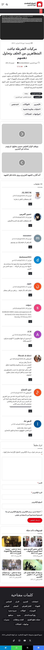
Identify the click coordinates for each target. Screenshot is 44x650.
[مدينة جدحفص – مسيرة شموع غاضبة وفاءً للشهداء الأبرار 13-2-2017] (11, 541)
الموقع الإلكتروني (37, 502)
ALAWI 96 (26, 192)
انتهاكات (26, 104)
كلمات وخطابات (18, 620)
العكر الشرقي (26, 606)
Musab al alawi (24, 355)
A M (29, 331)
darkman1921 (25, 257)
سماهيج (10, 615)
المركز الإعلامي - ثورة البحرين (23, 97)
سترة (19, 615)
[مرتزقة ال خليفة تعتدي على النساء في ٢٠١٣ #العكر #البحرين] (32, 564)
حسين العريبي (25, 214)
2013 (13, 43)
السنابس (9, 602)
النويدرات (32, 611)
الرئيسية (28, 43)
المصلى (15, 606)
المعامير (6, 606)
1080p (26, 93)
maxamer (27, 235)
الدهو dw (27, 421)
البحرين (36, 104)
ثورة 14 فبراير (20, 43)
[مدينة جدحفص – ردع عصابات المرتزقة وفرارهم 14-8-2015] (11, 564)
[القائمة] (3, 5)
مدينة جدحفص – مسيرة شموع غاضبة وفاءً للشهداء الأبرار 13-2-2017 (12, 551)
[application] (22, 27)
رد (30, 204)
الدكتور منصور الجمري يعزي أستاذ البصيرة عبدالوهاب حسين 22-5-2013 (33, 551)
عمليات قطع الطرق (34, 620)
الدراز (17, 602)
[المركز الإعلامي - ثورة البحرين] (33, 4)
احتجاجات (35, 602)
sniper (28, 305)
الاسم (40, 483)
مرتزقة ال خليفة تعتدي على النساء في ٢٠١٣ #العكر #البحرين (33, 575)
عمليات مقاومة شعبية (31, 109)
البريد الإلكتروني (36, 492)
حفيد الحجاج (26, 390)
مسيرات (6, 620)
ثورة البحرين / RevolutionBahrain (28, 63)
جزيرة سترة (13, 611)
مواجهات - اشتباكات (32, 114)
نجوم (29, 283)
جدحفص (15, 104)
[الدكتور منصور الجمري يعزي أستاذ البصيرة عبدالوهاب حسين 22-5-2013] (32, 541)
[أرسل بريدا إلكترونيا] (18, 63)
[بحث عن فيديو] (7, 5)
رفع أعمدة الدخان (30, 615)
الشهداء (37, 606)
